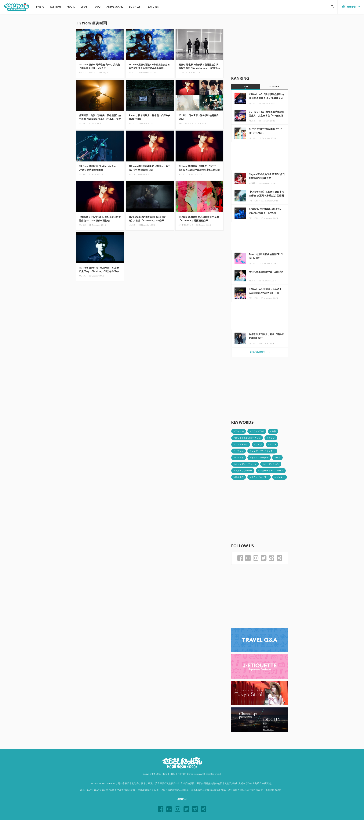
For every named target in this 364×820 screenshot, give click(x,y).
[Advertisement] (259, 45)
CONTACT (182, 798)
